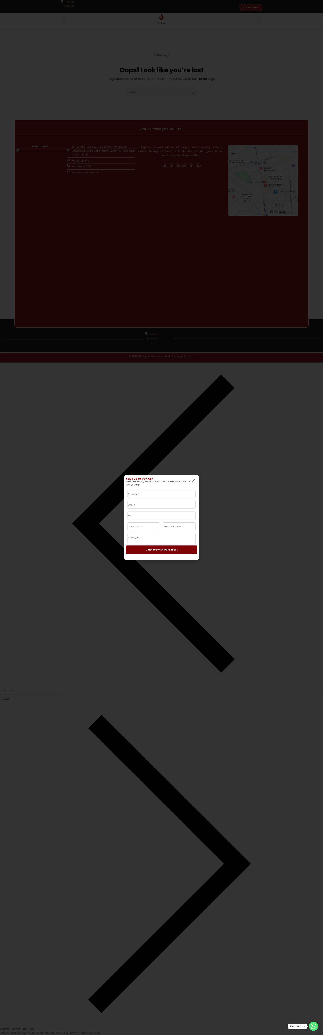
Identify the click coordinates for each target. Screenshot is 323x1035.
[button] (194, 479)
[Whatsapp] (313, 1026)
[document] (161, 517)
